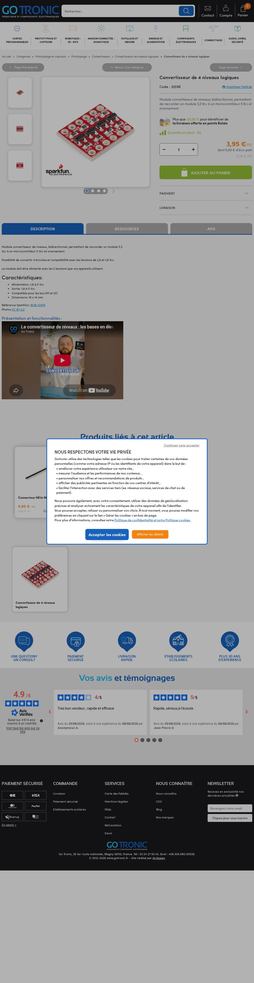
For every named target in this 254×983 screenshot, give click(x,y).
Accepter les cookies (107, 534)
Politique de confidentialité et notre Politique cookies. (152, 520)
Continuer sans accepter (181, 445)
